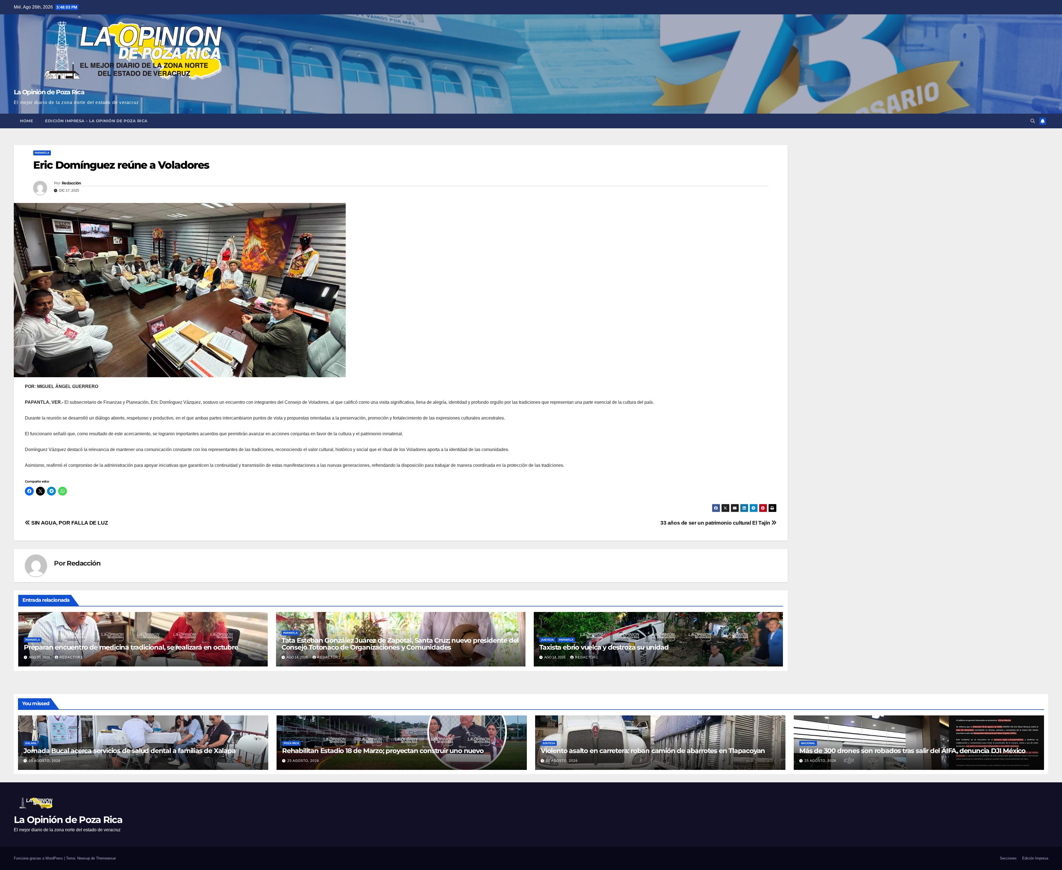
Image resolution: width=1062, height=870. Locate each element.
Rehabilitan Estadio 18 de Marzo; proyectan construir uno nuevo (383, 751)
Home (26, 120)
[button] (1032, 121)
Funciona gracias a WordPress (39, 858)
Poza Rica (291, 743)
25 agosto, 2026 (45, 761)
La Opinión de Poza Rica (49, 92)
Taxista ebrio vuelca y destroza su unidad (604, 647)
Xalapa (30, 743)
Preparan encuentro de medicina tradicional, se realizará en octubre (131, 647)
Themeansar (106, 858)
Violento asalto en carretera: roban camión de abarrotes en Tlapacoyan (653, 751)
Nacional (808, 743)
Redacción (71, 183)
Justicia (547, 639)
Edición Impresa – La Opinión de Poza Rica (96, 120)
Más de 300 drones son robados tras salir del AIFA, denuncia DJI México (912, 751)
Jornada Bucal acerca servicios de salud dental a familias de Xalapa (130, 751)
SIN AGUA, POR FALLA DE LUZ (69, 523)
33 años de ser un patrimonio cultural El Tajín (715, 523)
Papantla (42, 152)
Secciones (1008, 858)
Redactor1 (71, 657)
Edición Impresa (1035, 858)
